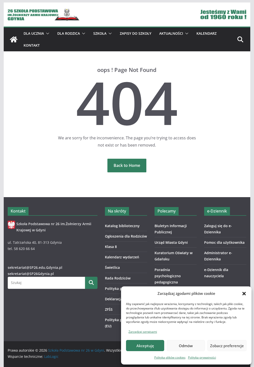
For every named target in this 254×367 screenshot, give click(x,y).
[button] (244, 293)
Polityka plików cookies (170, 357)
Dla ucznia (34, 33)
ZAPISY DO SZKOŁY (135, 33)
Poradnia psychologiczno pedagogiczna (168, 275)
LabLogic (51, 356)
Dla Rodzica (68, 33)
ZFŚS (109, 309)
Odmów (186, 345)
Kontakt (32, 45)
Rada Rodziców (117, 278)
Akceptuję (145, 345)
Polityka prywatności (202, 357)
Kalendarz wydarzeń (122, 257)
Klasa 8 (111, 246)
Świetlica (112, 267)
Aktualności (171, 33)
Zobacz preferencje (227, 345)
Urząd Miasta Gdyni (171, 242)
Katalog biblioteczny (122, 225)
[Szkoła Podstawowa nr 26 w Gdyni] (14, 39)
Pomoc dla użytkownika (224, 242)
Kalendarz (206, 33)
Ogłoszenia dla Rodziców (126, 236)
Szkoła (99, 33)
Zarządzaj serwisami (142, 332)
